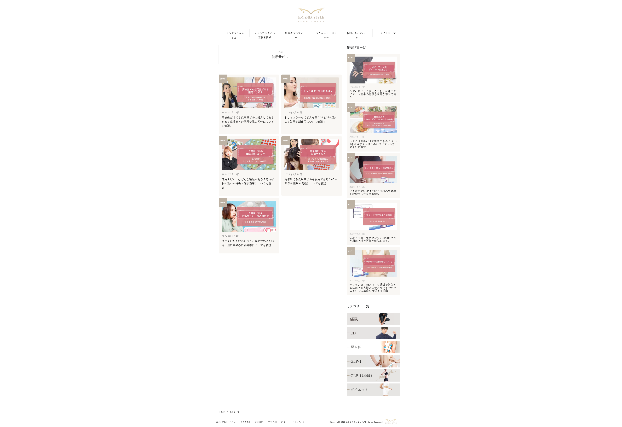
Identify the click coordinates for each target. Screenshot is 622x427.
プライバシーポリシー (326, 34)
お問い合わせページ (357, 34)
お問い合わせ (298, 422)
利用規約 (259, 422)
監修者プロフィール (295, 34)
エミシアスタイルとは (234, 34)
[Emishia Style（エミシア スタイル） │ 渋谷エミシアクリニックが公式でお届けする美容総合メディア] (390, 422)
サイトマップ (388, 33)
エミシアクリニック (354, 422)
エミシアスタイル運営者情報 (264, 34)
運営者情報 (245, 422)
